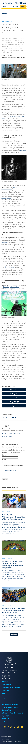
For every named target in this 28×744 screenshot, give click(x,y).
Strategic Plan (6, 710)
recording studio (6, 198)
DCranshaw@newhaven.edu (11, 433)
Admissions (5, 682)
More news (14, 634)
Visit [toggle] (17, 6)
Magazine (14, 406)
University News (14, 390)
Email (4, 459)
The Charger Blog (14, 394)
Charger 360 (17, 402)
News (5, 14)
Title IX (4, 721)
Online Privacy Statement (6, 736)
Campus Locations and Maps (11, 687)
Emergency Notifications (10, 707)
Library (4, 693)
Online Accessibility (5, 739)
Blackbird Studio (9, 267)
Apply (23, 6)
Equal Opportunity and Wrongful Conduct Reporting (11, 741)
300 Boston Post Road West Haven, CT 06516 (9, 671)
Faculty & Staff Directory (10, 704)
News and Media (7, 685)
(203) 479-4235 (7, 436)
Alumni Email (6, 719)
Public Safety (6, 690)
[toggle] (13, 6)
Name (4, 455)
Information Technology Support (12, 713)
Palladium (23, 150)
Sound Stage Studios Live (11, 287)
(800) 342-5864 (6, 678)
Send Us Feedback (5, 734)
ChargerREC (5, 242)
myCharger (5, 716)
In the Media (14, 398)
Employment (6, 696)
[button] (4, 6)
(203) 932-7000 (6, 676)
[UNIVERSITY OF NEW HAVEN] (14, 662)
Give (3, 699)
